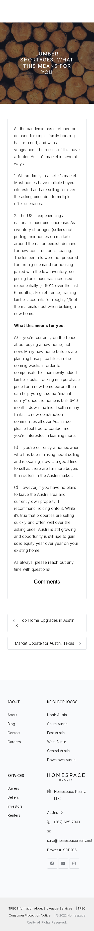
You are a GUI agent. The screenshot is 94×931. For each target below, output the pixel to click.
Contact (14, 733)
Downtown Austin (61, 760)
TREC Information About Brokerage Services (40, 908)
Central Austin (58, 751)
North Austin (57, 715)
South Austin (57, 724)
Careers (14, 742)
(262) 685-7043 (67, 822)
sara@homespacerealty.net (69, 840)
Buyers (13, 788)
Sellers (13, 797)
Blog (11, 724)
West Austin (56, 742)
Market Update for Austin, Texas (45, 643)
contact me (59, 428)
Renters (14, 815)
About (12, 715)
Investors (15, 806)
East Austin (56, 733)
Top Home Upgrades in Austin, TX (44, 623)
